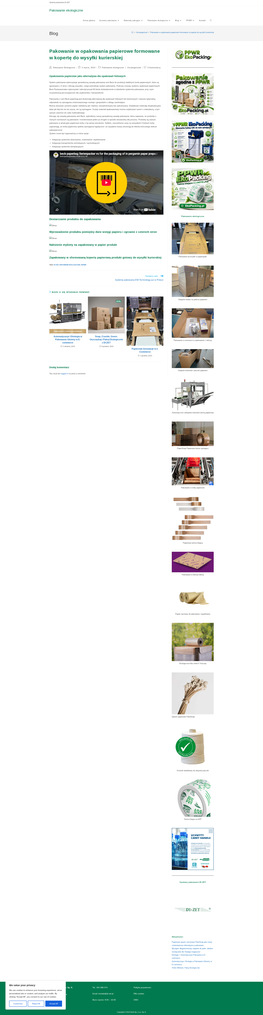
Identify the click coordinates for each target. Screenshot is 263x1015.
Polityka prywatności (142, 987)
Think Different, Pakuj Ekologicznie (186, 968)
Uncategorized (134, 67)
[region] (35, 995)
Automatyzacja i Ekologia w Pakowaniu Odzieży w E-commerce (68, 339)
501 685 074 (102, 987)
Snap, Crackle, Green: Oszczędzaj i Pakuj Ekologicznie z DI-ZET (106, 339)
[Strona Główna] (132, 32)
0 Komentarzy (154, 67)
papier (83, 265)
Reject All (36, 1004)
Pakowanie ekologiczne (66, 10)
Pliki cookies (139, 994)
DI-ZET (56, 265)
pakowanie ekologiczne (69, 265)
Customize (18, 1004)
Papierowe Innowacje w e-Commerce (145, 350)
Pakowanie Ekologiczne (64, 67)
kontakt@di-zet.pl (105, 994)
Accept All (53, 1004)
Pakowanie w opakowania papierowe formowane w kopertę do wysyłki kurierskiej (182, 32)
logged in (65, 373)
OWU (136, 1000)
